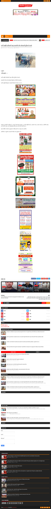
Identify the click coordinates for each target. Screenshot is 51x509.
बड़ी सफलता (17, 47)
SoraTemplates (5, 507)
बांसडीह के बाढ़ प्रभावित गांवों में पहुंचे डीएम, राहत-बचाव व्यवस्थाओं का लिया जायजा (18, 369)
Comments (38, 352)
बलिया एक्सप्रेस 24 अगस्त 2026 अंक (12, 412)
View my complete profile (5, 326)
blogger (48, 302)
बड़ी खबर (35, 40)
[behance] (49, 1)
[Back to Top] (49, 507)
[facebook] (44, 1)
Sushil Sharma (14, 507)
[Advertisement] (25, 25)
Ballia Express (5, 325)
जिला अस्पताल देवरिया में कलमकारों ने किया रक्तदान (14, 465)
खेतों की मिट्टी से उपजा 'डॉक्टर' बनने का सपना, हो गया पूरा (9, 289)
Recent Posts (13, 352)
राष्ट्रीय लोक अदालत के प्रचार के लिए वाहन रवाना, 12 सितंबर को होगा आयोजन (17, 40)
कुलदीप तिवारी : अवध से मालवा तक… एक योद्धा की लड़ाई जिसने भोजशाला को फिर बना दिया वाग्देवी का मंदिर (25, 289)
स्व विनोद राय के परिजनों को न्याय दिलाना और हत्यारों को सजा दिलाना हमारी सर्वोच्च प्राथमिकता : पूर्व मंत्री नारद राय (23, 341)
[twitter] (46, 1)
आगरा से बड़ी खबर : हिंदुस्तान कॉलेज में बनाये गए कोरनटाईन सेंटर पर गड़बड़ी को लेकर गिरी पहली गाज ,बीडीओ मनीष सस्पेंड (24, 470)
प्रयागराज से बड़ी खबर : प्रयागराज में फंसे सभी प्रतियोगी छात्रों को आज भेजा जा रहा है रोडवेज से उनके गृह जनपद (23, 455)
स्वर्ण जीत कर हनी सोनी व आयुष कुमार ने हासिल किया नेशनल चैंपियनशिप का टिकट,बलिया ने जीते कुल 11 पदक (41, 289)
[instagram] (47, 1)
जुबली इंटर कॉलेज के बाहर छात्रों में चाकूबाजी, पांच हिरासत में (15, 359)
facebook (43, 302)
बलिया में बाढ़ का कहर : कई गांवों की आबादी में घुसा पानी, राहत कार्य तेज (16, 364)
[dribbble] (44, 507)
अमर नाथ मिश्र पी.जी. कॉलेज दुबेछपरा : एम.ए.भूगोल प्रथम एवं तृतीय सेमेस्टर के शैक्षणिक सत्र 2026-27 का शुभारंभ (23, 407)
